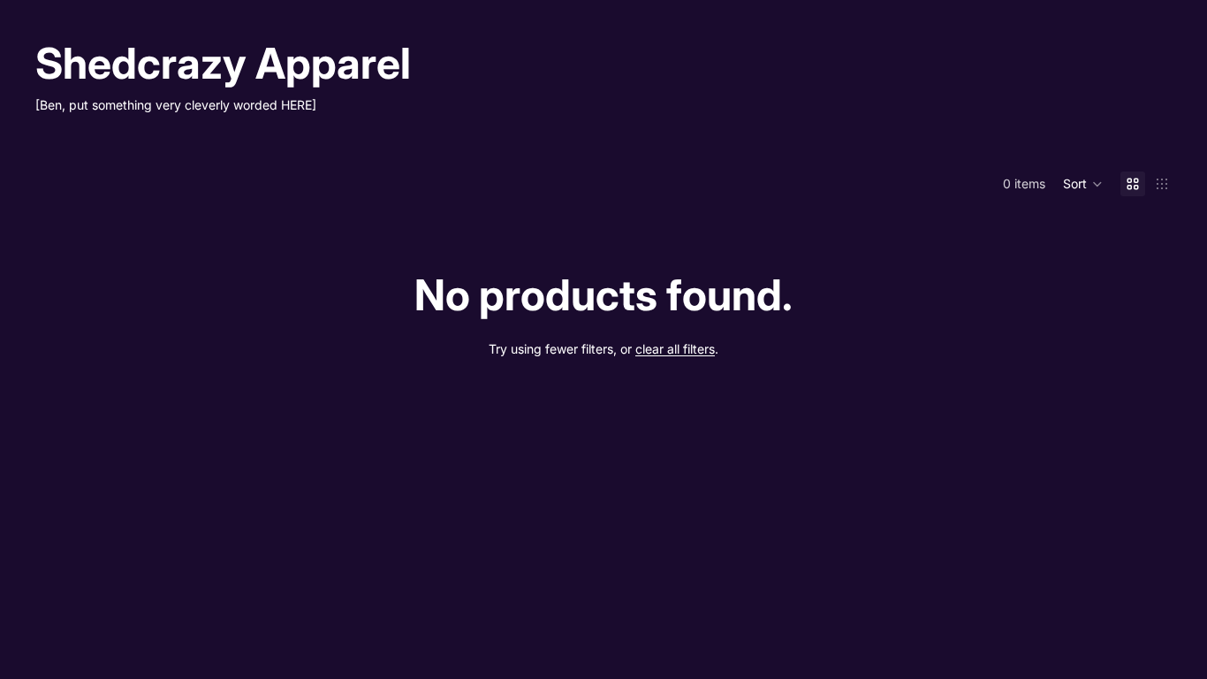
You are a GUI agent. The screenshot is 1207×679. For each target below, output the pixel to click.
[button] (1083, 183)
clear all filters (675, 348)
